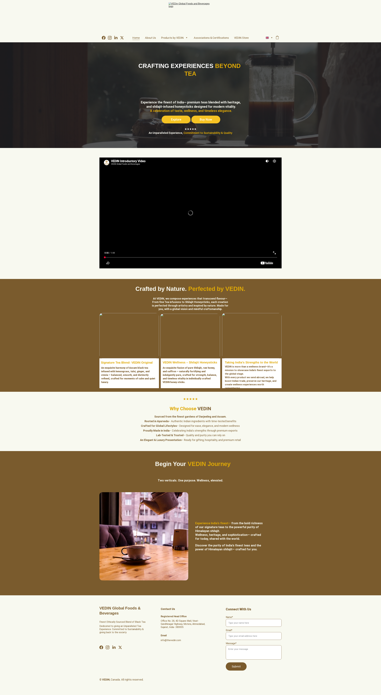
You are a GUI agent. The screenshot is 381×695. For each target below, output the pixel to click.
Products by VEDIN (172, 37)
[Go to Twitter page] (122, 38)
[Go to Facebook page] (105, 38)
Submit (236, 666)
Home (136, 37)
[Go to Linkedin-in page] (117, 38)
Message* (231, 643)
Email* (229, 630)
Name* (229, 617)
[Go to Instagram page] (111, 38)
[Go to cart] (277, 37)
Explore (176, 119)
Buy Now (206, 119)
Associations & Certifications (211, 37)
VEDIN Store (241, 37)
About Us (150, 37)
